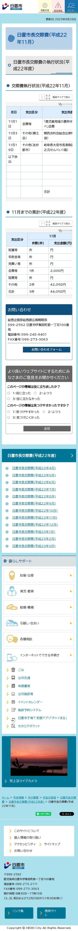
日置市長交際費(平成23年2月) (34, 538)
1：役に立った (22, 393)
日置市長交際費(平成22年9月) (34, 503)
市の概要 (33, 797)
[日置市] (12, 6)
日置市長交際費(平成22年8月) (34, 496)
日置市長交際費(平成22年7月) (34, 489)
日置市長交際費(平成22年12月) (35, 524)
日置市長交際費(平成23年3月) (34, 546)
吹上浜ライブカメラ (23, 780)
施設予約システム (29, 710)
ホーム (5, 797)
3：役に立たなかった (26, 398)
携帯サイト (50, 913)
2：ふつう (45, 393)
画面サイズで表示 (61, 97)
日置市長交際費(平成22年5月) (34, 475)
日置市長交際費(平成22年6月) (34, 482)
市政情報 (18, 797)
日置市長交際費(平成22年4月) (34, 468)
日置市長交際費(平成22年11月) (34, 517)
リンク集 (17, 910)
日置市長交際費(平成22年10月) (35, 510)
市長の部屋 (49, 797)
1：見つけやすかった (26, 411)
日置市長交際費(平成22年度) (32, 455)
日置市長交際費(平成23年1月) (33, 531)
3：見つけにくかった (26, 417)
